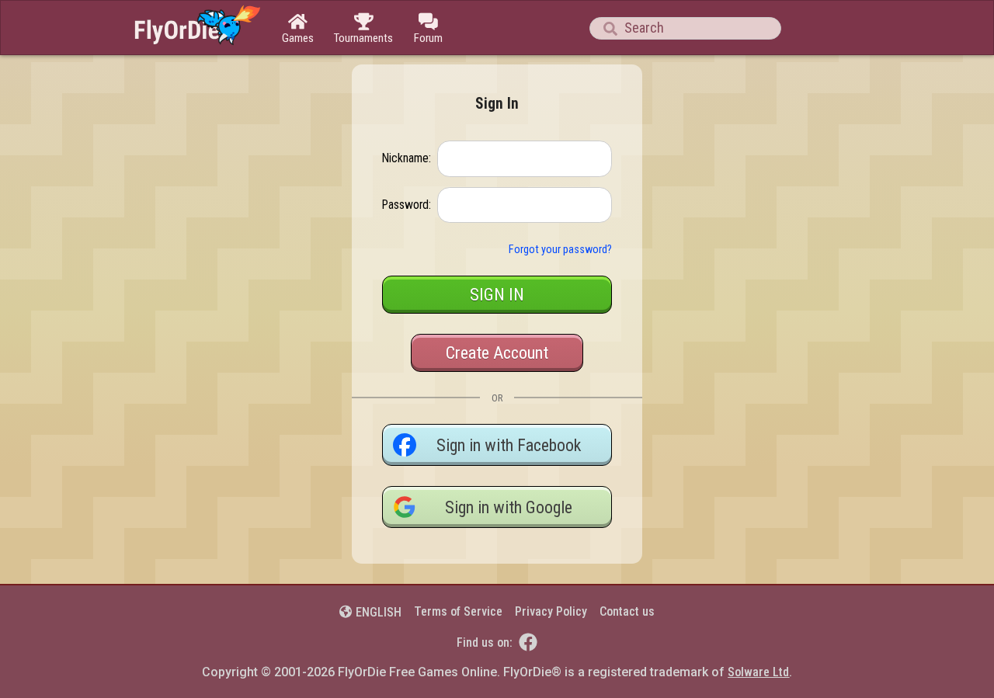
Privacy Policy (551, 611)
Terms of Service (458, 611)
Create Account (497, 353)
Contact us (627, 611)
